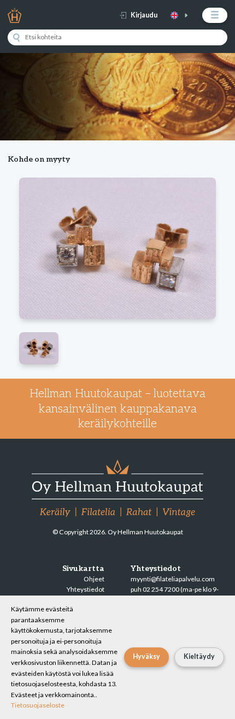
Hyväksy (146, 656)
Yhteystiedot (85, 589)
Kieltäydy (199, 656)
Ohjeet (94, 579)
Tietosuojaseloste (37, 705)
